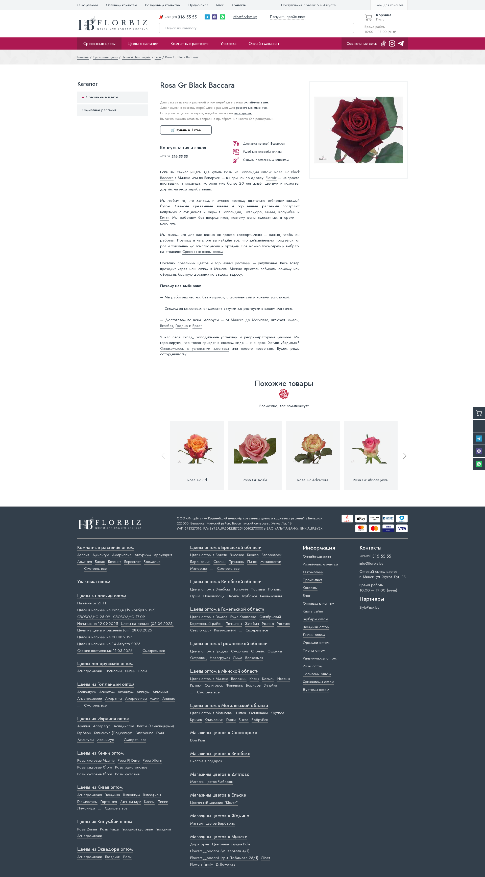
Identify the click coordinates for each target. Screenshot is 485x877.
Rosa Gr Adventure (312, 480)
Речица (268, 623)
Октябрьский (270, 617)
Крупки (196, 685)
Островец (198, 658)
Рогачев (283, 623)
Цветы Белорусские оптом (105, 664)
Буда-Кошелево (243, 617)
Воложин (239, 679)
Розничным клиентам (162, 5)
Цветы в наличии (143, 43)
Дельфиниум (130, 801)
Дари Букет (199, 844)
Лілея (265, 858)
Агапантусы (86, 692)
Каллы (149, 801)
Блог (220, 5)
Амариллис (122, 555)
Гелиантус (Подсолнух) (113, 733)
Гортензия (109, 801)
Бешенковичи (271, 596)
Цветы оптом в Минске (209, 679)
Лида (237, 658)
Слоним (257, 651)
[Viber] (214, 16)
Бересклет (132, 561)
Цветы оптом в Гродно (209, 651)
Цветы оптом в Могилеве (211, 713)
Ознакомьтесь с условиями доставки (194, 348)
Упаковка (228, 43)
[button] (402, 455)
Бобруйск (260, 719)
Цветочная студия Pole (231, 844)
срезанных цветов (193, 263)
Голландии (232, 212)
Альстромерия (89, 795)
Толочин (240, 589)
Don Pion (197, 740)
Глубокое (249, 596)
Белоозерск (271, 555)
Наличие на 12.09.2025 (97, 623)
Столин (219, 561)
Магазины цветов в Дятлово (220, 775)
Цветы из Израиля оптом (103, 719)
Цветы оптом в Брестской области (225, 548)
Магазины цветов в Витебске (220, 754)
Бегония (114, 561)
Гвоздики (163, 829)
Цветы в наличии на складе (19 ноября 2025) (116, 610)
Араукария (163, 555)
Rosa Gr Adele (255, 480)
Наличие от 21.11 (91, 603)
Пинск (252, 561)
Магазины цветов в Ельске (218, 795)
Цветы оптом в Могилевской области (229, 706)
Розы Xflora (152, 760)
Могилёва (260, 320)
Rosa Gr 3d (197, 480)
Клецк (254, 679)
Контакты (239, 5)
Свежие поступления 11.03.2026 (105, 650)
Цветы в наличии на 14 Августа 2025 (108, 644)
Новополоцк (213, 596)
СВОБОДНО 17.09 (129, 617)
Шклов (240, 713)
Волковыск (254, 658)
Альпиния (160, 692)
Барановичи (200, 561)
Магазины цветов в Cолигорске (223, 733)
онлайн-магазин (256, 102)
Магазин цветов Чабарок (211, 781)
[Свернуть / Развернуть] (142, 97)
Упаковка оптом (93, 582)
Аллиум (143, 692)
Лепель (233, 596)
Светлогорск (200, 630)
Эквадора (253, 212)
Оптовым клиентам (121, 5)
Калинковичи (225, 630)
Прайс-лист (198, 5)
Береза (253, 555)
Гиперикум (131, 795)
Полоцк (274, 589)
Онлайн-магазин (264, 43)
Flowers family (201, 864)
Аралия (83, 726)
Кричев (196, 719)
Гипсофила (144, 733)
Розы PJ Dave (129, 760)
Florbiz (271, 178)
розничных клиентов (251, 107)
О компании (87, 5)
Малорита (198, 568)
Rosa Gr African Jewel (371, 480)
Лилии (130, 671)
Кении (270, 212)
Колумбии (286, 212)
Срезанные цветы (99, 43)
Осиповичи (258, 713)
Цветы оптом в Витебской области (225, 582)
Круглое (277, 713)
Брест (197, 325)
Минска (237, 320)
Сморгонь (239, 651)
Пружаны (236, 561)
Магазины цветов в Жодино (219, 816)
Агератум (107, 692)
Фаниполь (234, 685)
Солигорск (214, 685)
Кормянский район (206, 623)
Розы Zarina (87, 829)
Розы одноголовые (131, 767)
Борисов (253, 685)
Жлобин (252, 623)
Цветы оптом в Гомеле (208, 617)
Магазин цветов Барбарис (212, 823)
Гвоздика (112, 795)
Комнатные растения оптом (105, 548)
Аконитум (126, 692)
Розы (142, 671)
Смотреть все (95, 568)
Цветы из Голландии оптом (105, 685)
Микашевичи (270, 561)
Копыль (268, 679)
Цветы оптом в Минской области (224, 671)
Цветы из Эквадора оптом (105, 849)
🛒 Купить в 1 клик (186, 130)
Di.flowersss (225, 864)
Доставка (250, 143)
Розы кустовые (127, 774)
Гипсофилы (152, 795)
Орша (195, 596)
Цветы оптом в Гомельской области (227, 609)
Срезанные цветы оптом (202, 251)
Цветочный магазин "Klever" (214, 802)
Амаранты (113, 698)
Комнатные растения (189, 43)
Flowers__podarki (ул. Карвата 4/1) (219, 851)
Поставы (258, 589)
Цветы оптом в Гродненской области (229, 644)
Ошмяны (275, 651)
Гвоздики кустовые (137, 829)
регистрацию (243, 113)
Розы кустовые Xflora (94, 774)
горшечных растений (232, 263)
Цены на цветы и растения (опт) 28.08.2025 (114, 630)
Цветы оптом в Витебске (210, 589)
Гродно (182, 325)
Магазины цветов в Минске (218, 837)
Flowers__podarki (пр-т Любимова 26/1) (224, 858)
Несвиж (283, 679)
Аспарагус (102, 726)
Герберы (84, 733)
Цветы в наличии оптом (101, 596)
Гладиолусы (87, 801)
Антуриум (143, 555)
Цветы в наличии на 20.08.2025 (105, 637)
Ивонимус (105, 739)
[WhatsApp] (222, 16)
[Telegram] (207, 16)
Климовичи (214, 719)
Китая (164, 217)
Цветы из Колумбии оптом (104, 822)
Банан (100, 561)
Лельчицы (234, 623)
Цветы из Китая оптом (100, 787)
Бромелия (152, 561)
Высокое (237, 555)
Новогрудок (220, 658)
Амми (154, 698)
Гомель (292, 320)
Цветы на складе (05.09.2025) (147, 623)
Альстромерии (89, 671)
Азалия (83, 555)
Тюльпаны (113, 671)
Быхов (244, 719)
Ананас (168, 698)
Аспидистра (124, 726)
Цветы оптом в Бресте (208, 555)
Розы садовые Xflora (94, 767)
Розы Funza (109, 829)
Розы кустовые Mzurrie (96, 760)
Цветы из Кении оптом (100, 753)
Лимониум (86, 808)
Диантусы (85, 739)
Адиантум (100, 555)
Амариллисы (136, 698)
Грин (160, 733)
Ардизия (84, 561)
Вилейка (270, 685)
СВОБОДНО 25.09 (93, 617)
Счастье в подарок (206, 761)
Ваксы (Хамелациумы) (155, 726)
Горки (231, 719)
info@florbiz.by (245, 17)
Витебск (166, 325)
